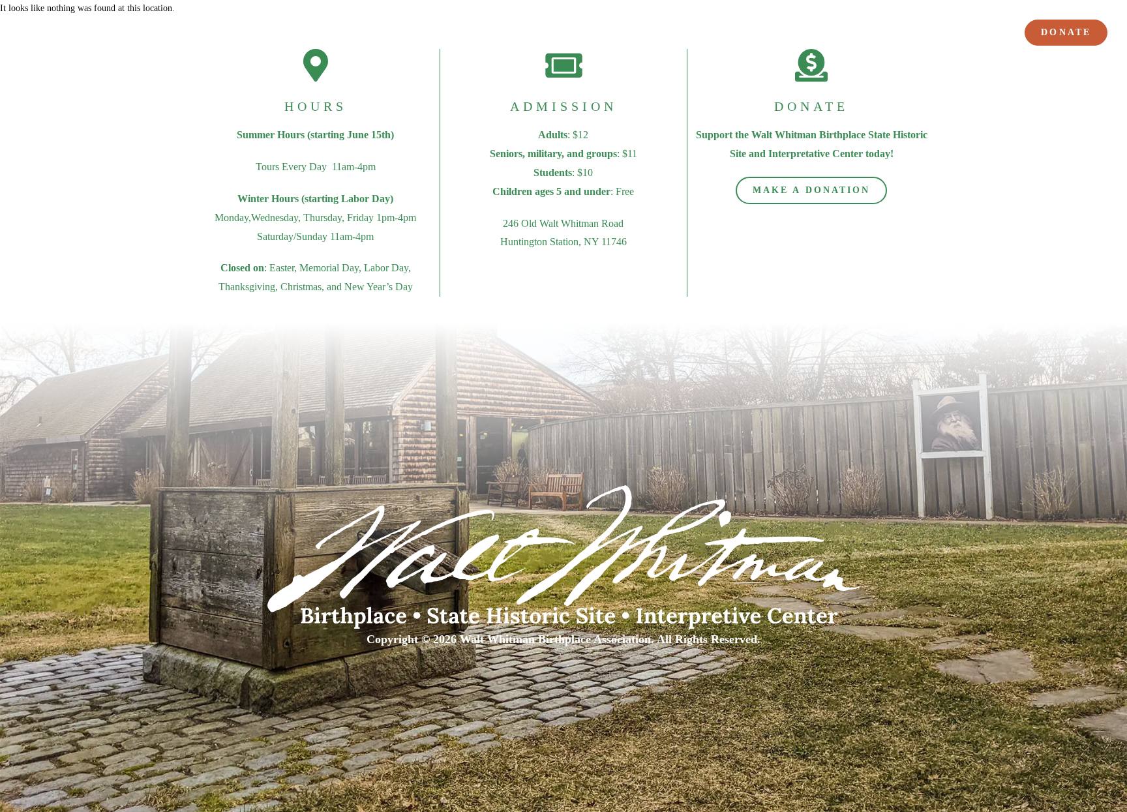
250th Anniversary (506, 34)
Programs (648, 34)
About (416, 34)
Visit (580, 34)
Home (364, 34)
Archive (934, 34)
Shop (988, 34)
